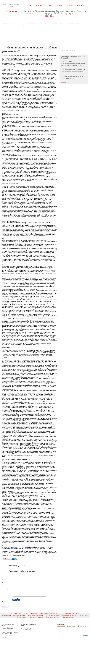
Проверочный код (6, 601)
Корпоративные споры (52, 38)
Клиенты (69, 5)
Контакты (81, 5)
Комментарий (6, 589)
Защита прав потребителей (75, 27)
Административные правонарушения (77, 29)
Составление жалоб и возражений (33, 38)
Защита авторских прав (52, 36)
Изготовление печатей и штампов (76, 36)
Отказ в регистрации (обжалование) (55, 35)
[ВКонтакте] (13, 559)
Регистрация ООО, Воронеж (10, 25)
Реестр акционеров (73, 31)
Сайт (3, 586)
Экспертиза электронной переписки (55, 33)
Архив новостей (65, 82)
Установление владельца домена (76, 33)
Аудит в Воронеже (29, 27)
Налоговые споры (29, 40)
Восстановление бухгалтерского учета (34, 31)
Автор (4, 579)
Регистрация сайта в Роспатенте (11, 36)
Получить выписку (49, 16)
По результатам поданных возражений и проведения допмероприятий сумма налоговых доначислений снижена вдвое (73, 71)
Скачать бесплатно (71, 14)
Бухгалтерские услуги (30, 29)
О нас (29, 5)
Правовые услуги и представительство (51, 28)
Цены (50, 5)
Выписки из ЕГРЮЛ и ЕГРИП (10, 33)
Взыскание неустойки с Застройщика (77, 25)
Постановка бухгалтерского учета (33, 33)
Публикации (39, 5)
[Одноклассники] (17, 559)
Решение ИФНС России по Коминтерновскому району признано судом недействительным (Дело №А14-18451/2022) (73, 63)
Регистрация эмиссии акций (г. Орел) (12, 35)
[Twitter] (15, 559)
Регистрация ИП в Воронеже (10, 27)
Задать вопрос (27, 14)
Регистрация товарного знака (10, 38)
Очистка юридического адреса (75, 35)
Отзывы (59, 5)
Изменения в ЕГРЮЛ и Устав (10, 31)
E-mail (4, 582)
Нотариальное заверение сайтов (54, 31)
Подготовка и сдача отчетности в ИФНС (33, 35)
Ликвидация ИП (7, 29)
